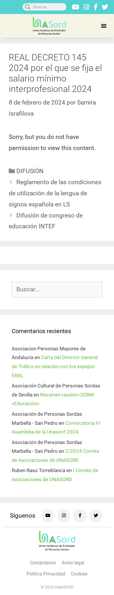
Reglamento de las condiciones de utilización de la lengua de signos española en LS (55, 193)
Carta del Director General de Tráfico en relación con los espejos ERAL (55, 366)
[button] (103, 25)
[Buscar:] (57, 290)
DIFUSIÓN (30, 171)
